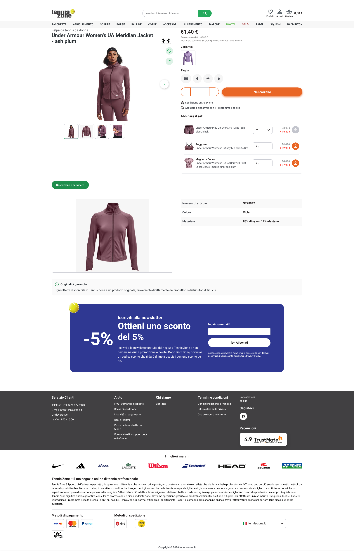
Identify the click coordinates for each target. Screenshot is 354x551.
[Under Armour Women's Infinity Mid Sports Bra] (189, 145)
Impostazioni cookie (243, 399)
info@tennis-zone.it (71, 409)
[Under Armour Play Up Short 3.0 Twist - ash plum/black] (189, 129)
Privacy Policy (253, 356)
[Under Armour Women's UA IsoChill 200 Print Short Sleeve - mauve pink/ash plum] (189, 162)
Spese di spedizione (125, 409)
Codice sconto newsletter (231, 356)
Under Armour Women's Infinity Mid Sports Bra (222, 148)
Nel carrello (262, 92)
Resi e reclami (122, 419)
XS (187, 79)
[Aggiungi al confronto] (169, 61)
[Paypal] (87, 523)
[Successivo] (164, 84)
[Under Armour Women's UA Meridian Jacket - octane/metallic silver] (188, 58)
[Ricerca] (205, 13)
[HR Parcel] (141, 523)
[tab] (70, 185)
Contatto (161, 403)
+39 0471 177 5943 (80, 2)
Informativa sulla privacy (212, 409)
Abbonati (242, 342)
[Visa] (58, 523)
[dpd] (120, 523)
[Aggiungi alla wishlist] (169, 51)
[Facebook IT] (243, 416)
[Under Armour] (166, 41)
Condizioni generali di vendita (214, 403)
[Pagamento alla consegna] (58, 534)
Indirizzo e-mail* (219, 324)
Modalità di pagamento (127, 414)
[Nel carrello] (295, 146)
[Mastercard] (72, 523)
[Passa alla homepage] (63, 13)
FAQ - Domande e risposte (129, 403)
